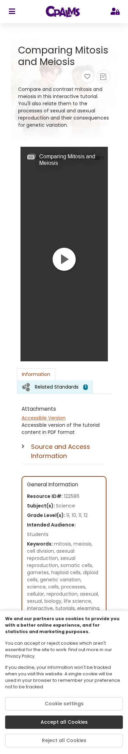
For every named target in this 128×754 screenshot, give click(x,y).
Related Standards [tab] (60, 386)
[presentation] (55, 387)
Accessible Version (44, 417)
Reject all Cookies (64, 740)
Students (37, 534)
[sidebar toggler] (12, 11)
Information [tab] (36, 374)
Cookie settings (64, 703)
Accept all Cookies (64, 722)
